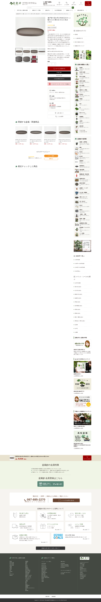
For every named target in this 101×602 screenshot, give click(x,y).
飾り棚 (26, 566)
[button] (50, 25)
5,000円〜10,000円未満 (79, 263)
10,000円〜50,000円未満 (80, 267)
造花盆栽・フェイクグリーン (29, 587)
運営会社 (81, 567)
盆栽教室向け (27, 585)
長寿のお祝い (77, 309)
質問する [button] (51, 158)
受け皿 (26, 565)
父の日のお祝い (78, 290)
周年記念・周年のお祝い (80, 320)
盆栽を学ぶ (47, 10)
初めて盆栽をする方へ (79, 42)
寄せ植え (11, 571)
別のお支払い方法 (59, 75)
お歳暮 (76, 332)
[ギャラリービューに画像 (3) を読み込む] (34, 51)
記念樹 (76, 324)
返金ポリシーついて (83, 569)
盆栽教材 (26, 586)
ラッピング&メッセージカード (65, 572)
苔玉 (10, 570)
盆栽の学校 (47, 596)
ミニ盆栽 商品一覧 (79, 38)
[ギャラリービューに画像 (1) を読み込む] (18, 51)
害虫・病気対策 (27, 570)
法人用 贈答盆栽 (58, 10)
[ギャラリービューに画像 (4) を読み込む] (41, 51)
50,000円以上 (77, 271)
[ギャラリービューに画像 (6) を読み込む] (26, 59)
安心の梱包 (62, 573)
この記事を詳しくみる (78, 375)
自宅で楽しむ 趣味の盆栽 (22, 10)
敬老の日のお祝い (78, 294)
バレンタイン (43, 564)
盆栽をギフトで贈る (36, 10)
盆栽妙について (69, 10)
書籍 (26, 582)
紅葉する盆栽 (12, 565)
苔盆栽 (11, 568)
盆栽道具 (26, 567)
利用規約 (81, 572)
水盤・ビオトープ (28, 577)
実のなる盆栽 (12, 563)
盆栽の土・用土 (27, 571)
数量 (49, 61)
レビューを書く (51, 155)
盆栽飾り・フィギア (28, 575)
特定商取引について (83, 568)
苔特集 (76, 34)
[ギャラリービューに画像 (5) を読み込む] (18, 59)
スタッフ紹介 (82, 577)
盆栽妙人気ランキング (79, 45)
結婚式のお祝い (78, 298)
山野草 (11, 567)
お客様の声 (81, 578)
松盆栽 (11, 561)
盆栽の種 (11, 575)
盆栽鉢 (26, 562)
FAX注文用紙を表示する (59, 78)
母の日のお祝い (78, 286)
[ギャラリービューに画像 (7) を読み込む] (34, 59)
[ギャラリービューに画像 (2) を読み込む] (26, 51)
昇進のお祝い (77, 301)
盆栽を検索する (80, 10)
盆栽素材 (26, 561)
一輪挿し (26, 580)
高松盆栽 (26, 590)
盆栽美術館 (53, 596)
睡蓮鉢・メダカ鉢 (28, 576)
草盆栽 (11, 566)
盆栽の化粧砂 (27, 572)
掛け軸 (26, 581)
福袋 (26, 589)
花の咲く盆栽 (12, 562)
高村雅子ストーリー (83, 574)
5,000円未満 (77, 259)
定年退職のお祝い (78, 305)
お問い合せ (81, 573)
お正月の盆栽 (77, 282)
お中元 (76, 328)
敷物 (26, 563)
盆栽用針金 (27, 568)
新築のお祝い (77, 313)
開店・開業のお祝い (79, 317)
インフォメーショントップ (84, 562)
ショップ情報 (82, 564)
